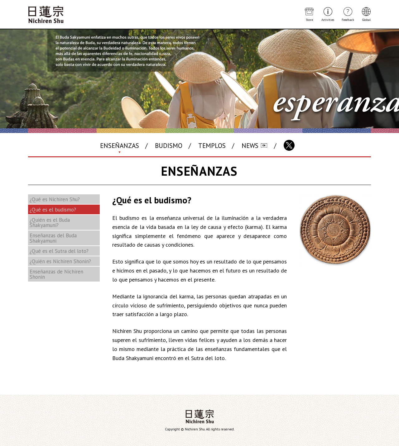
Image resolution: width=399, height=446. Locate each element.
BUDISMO (168, 145)
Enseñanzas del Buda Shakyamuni (53, 238)
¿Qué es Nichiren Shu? (55, 199)
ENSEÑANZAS (119, 145)
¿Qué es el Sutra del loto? (59, 251)
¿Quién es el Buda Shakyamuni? (50, 222)
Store (309, 19)
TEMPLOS (212, 145)
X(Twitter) (289, 145)
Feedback (348, 19)
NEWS (250, 145)
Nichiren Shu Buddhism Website (46, 14)
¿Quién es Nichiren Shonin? (60, 261)
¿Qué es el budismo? (53, 209)
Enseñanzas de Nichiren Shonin (56, 274)
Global (366, 19)
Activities (327, 19)
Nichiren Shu (199, 416)
